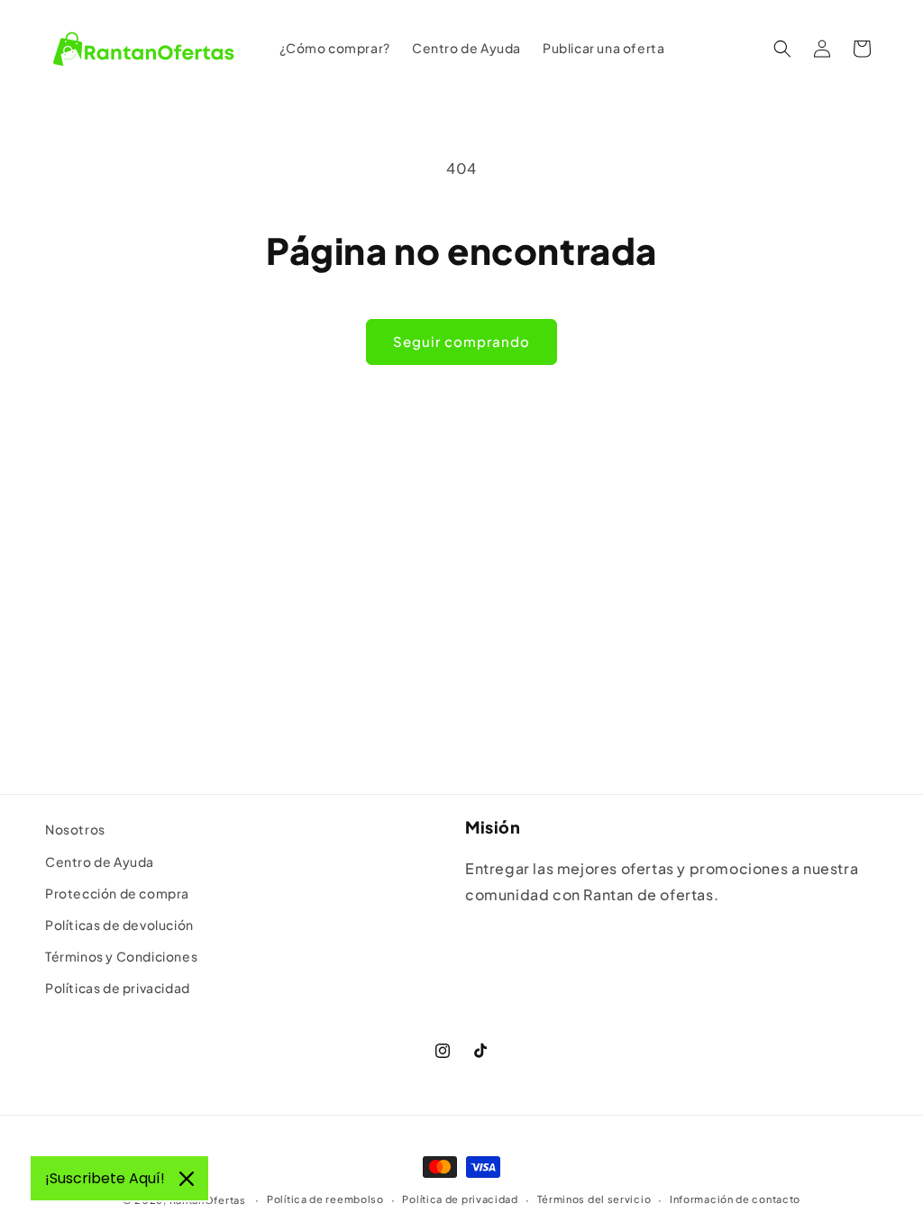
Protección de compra (117, 893)
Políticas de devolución (119, 924)
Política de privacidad (459, 1199)
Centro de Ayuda (99, 861)
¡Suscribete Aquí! (105, 1178)
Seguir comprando (461, 341)
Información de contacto (735, 1199)
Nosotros (75, 829)
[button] (782, 48)
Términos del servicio (594, 1199)
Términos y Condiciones (121, 956)
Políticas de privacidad (117, 988)
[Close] (186, 1179)
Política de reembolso (325, 1199)
